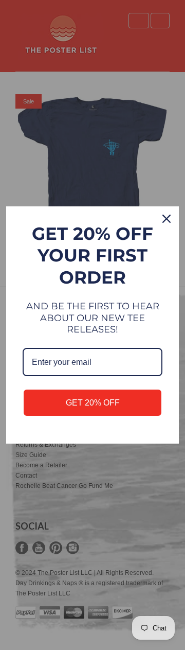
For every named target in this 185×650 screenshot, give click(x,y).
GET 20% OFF (93, 402)
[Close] (166, 218)
